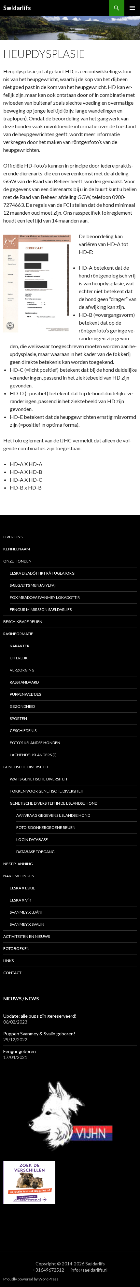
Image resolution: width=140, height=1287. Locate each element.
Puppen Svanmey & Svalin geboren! (39, 1033)
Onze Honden (17, 561)
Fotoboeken (16, 948)
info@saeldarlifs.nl (89, 1270)
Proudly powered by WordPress (31, 1279)
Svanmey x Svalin (27, 924)
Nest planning (18, 863)
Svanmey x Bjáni (26, 912)
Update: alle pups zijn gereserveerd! (40, 1016)
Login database (32, 839)
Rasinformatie (18, 633)
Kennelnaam (16, 548)
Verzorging (22, 670)
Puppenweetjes (25, 694)
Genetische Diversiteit (26, 766)
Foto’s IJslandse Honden (35, 742)
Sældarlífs (17, 7)
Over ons (12, 536)
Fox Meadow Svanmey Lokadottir (45, 597)
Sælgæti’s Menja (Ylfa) (33, 585)
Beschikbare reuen (22, 621)
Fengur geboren (19, 1051)
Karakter (19, 645)
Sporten (18, 718)
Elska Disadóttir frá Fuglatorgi (43, 573)
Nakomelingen (19, 875)
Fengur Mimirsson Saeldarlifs (41, 609)
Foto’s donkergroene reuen (46, 827)
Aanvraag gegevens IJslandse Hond (53, 815)
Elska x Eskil (22, 887)
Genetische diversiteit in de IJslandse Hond (53, 803)
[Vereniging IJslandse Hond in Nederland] (70, 1116)
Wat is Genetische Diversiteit (39, 779)
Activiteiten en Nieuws (26, 936)
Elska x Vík (20, 900)
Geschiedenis (23, 730)
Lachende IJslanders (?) (33, 754)
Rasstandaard (24, 682)
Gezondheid (22, 706)
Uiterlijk (19, 657)
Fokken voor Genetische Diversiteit (47, 791)
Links (8, 960)
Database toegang (35, 851)
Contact (12, 972)
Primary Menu (132, 8)
